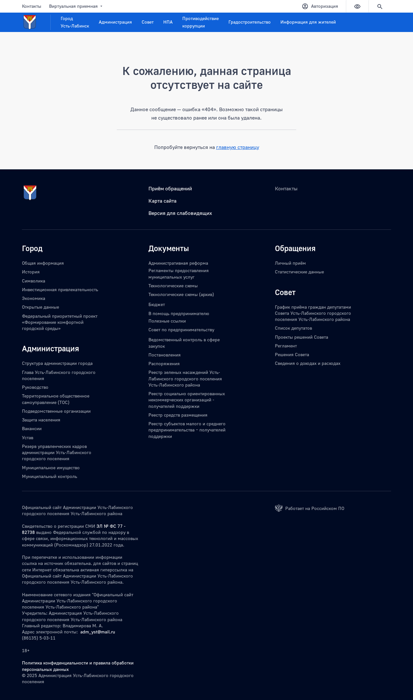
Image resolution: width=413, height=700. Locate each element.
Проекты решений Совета (301, 337)
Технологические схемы (173, 285)
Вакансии (32, 428)
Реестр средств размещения (177, 415)
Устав (27, 437)
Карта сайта (162, 200)
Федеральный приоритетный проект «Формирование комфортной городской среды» (59, 322)
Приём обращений (170, 188)
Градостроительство (249, 22)
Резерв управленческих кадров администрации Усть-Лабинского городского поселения (56, 452)
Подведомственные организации (56, 411)
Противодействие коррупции (200, 22)
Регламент (286, 345)
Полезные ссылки (167, 320)
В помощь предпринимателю (178, 313)
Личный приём (290, 263)
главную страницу (237, 147)
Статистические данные (299, 271)
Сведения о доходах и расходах (307, 363)
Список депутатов (293, 328)
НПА (168, 22)
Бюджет (156, 304)
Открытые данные (40, 307)
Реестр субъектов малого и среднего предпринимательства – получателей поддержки (187, 430)
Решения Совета (292, 354)
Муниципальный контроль (49, 476)
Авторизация (324, 6)
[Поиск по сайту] (379, 6)
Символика (33, 280)
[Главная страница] (36, 22)
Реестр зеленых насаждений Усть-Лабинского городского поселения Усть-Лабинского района (185, 378)
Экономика (33, 298)
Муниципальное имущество (51, 467)
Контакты (31, 6)
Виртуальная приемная (73, 6)
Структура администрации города (57, 363)
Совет (148, 22)
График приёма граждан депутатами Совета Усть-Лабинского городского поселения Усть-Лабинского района (313, 313)
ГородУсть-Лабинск (75, 22)
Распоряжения (164, 363)
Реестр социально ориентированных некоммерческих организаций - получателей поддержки (186, 400)
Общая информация (43, 263)
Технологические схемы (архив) (181, 294)
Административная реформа (178, 263)
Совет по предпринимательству (181, 329)
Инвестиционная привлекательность (60, 289)
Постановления (164, 354)
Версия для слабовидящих (180, 213)
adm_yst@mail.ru (97, 631)
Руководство (35, 387)
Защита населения (41, 419)
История (31, 271)
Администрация (115, 22)
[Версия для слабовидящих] (357, 6)
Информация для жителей (308, 22)
